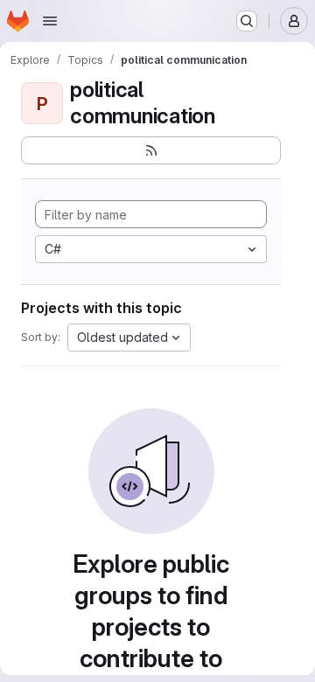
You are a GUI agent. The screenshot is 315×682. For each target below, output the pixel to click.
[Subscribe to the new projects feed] (151, 150)
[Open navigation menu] (50, 21)
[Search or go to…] (246, 20)
